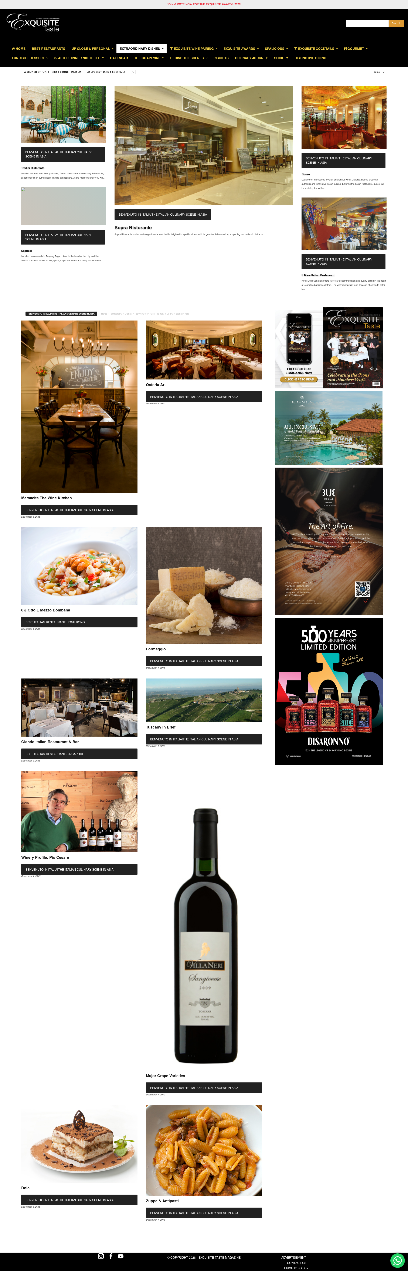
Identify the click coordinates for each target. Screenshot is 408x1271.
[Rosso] (344, 117)
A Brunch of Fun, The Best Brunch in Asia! (52, 71)
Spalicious (274, 48)
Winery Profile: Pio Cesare (45, 857)
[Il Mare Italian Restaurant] (344, 224)
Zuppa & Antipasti (162, 1201)
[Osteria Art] (204, 350)
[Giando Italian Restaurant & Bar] (79, 707)
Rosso (306, 174)
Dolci (26, 1188)
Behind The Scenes (187, 58)
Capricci (26, 251)
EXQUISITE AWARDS (239, 48)
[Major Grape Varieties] (204, 921)
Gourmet (355, 48)
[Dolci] (79, 1144)
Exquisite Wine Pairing (193, 48)
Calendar (119, 58)
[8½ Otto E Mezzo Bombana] (79, 566)
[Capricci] (63, 206)
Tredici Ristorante (32, 168)
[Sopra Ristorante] (204, 145)
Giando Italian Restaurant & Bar (50, 741)
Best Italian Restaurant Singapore (55, 754)
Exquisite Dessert (28, 58)
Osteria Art (156, 384)
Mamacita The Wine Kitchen (46, 498)
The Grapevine (147, 58)
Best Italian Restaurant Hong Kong (55, 622)
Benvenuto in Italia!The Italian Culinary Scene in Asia (58, 154)
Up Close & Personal (91, 48)
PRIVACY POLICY (296, 1268)
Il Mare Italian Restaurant (318, 275)
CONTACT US (296, 1263)
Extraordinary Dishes (140, 48)
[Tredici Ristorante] (63, 114)
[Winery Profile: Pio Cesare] (79, 811)
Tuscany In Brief (161, 727)
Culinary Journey (251, 58)
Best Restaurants (48, 48)
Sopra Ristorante (133, 227)
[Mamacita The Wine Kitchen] (79, 407)
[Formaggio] (204, 585)
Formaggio (156, 649)
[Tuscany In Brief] (204, 700)
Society (281, 58)
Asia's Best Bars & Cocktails (106, 71)
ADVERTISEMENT (293, 1257)
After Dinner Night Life (78, 58)
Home (20, 48)
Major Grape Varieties (165, 1075)
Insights (221, 58)
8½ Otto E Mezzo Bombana (45, 610)
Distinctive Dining (310, 58)
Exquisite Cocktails (315, 48)
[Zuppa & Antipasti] (204, 1150)
